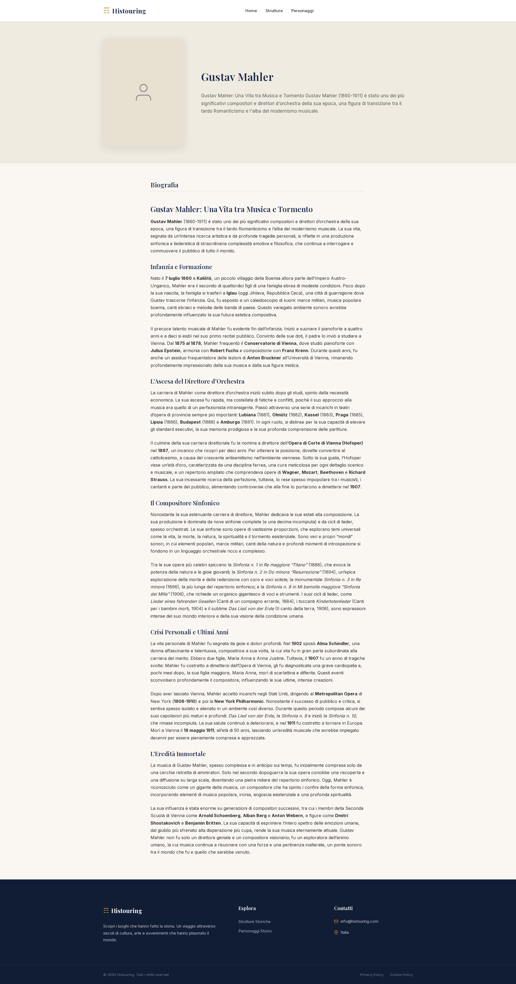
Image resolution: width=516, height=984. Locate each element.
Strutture (274, 10)
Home (251, 10)
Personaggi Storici (255, 930)
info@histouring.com (359, 921)
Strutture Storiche (254, 921)
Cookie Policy (401, 974)
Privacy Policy (372, 974)
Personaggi (302, 10)
